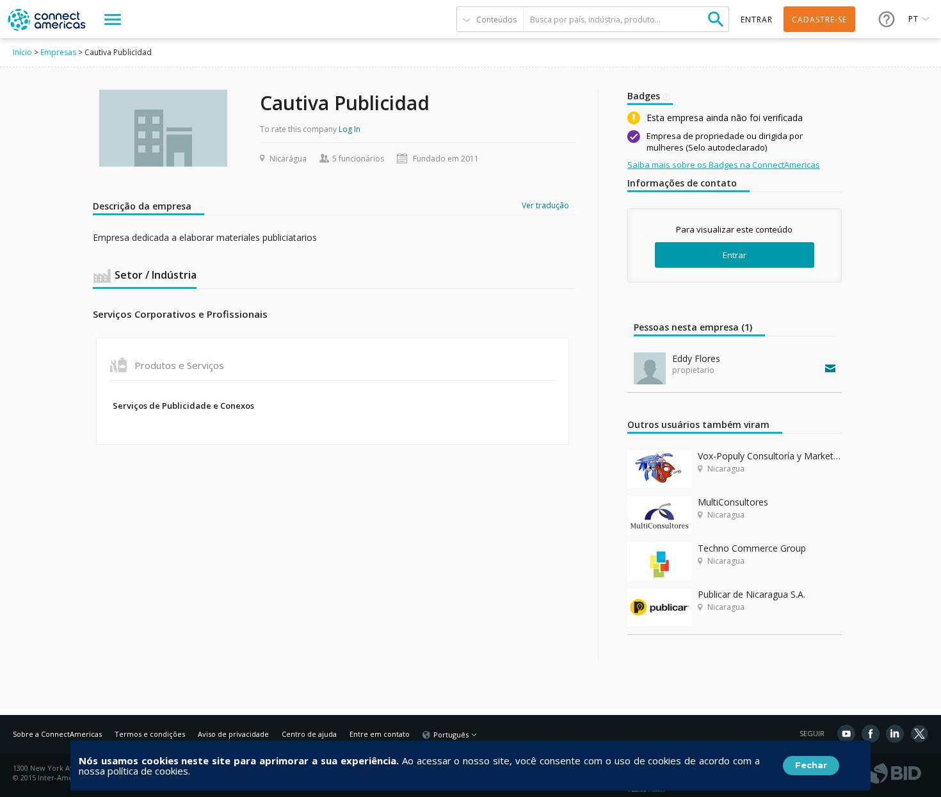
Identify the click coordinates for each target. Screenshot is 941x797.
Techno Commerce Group (752, 548)
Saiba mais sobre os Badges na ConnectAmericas (723, 164)
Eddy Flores (696, 358)
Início (22, 52)
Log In (349, 129)
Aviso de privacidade (233, 734)
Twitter (919, 734)
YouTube (846, 734)
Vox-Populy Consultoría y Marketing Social (770, 456)
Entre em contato (380, 734)
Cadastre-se (819, 19)
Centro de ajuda (309, 734)
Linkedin (895, 734)
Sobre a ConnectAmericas (57, 734)
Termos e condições (150, 734)
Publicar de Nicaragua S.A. (751, 594)
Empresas (58, 52)
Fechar (811, 765)
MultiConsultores (733, 502)
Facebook (871, 734)
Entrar (734, 255)
